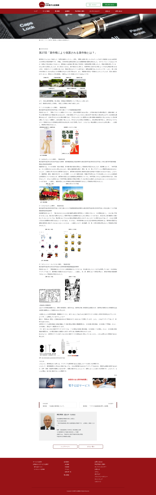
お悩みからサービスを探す (41, 464)
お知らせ (97, 469)
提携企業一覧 (68, 471)
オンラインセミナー (100, 466)
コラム (97, 471)
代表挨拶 (67, 466)
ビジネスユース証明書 (39, 469)
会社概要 (67, 464)
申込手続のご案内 (100, 464)
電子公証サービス (79, 385)
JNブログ (97, 474)
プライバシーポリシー (101, 476)
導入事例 (66, 475)
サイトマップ (98, 479)
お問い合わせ (98, 462)
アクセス (67, 469)
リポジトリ (98, 481)
